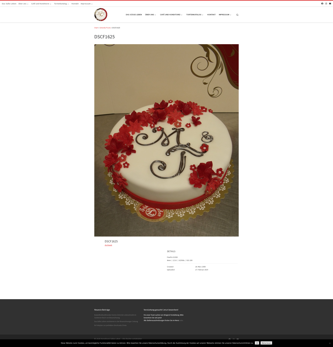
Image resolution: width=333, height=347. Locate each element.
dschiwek (108, 245)
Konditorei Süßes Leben (110, 339)
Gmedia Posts (105, 28)
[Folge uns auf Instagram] (326, 3)
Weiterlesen (266, 343)
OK (257, 343)
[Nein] (329, 343)
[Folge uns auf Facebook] (322, 3)
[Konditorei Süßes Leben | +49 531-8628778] (100, 14)
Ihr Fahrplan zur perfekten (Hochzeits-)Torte (110, 325)
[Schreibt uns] (330, 3)
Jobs (181, 320)
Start (96, 28)
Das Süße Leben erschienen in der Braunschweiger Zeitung (116, 321)
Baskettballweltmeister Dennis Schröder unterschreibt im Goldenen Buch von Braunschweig (115, 316)
